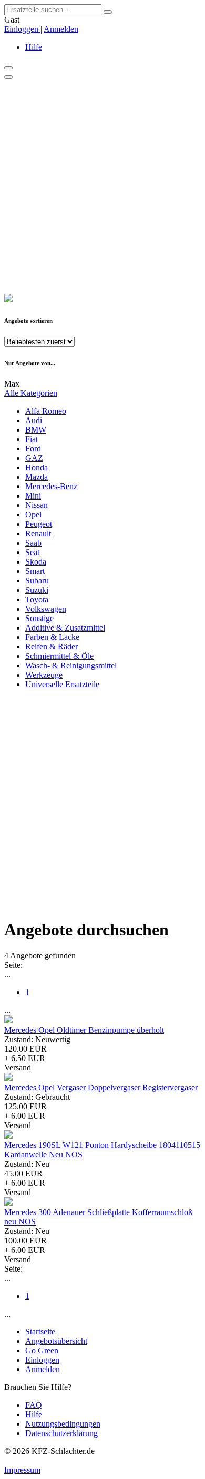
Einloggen (22, 29)
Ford (33, 448)
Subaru (37, 580)
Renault (38, 533)
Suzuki (36, 590)
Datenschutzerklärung (61, 1433)
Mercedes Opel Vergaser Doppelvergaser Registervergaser (101, 1087)
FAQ (33, 1404)
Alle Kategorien (30, 393)
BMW (35, 429)
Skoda (35, 561)
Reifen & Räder (51, 646)
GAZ (34, 458)
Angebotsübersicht (56, 1341)
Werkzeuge (44, 674)
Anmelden (61, 29)
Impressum (22, 1469)
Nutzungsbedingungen (62, 1423)
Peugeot (38, 524)
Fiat (31, 439)
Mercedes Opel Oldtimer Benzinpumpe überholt (84, 1029)
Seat (32, 552)
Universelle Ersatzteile (62, 684)
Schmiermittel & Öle (59, 656)
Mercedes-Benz (51, 486)
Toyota (36, 599)
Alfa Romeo (45, 410)
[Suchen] (108, 12)
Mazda (36, 476)
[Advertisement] (102, 186)
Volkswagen (45, 608)
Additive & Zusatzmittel (65, 627)
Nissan (36, 505)
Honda (36, 467)
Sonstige (39, 618)
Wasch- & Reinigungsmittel (71, 665)
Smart (35, 571)
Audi (33, 420)
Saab (33, 542)
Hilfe (33, 46)
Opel (33, 514)
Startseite (40, 1331)
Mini (33, 495)
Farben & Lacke (52, 637)
